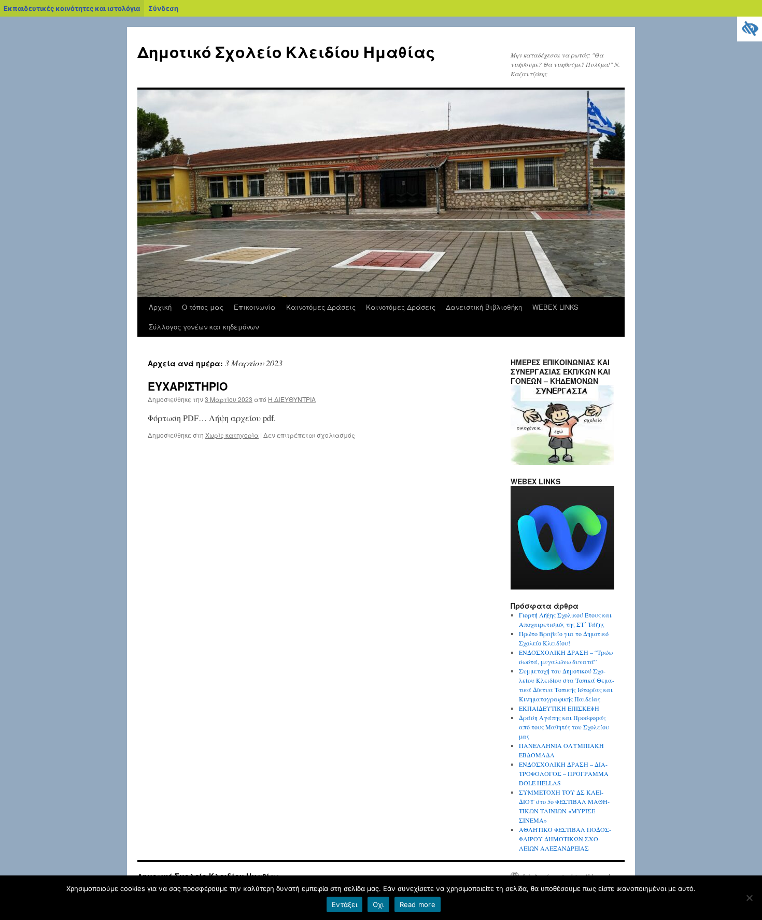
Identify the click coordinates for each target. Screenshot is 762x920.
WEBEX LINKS (555, 307)
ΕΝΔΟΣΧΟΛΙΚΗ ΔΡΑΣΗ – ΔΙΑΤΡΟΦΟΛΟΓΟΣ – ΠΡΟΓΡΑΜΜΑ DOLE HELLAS (564, 773)
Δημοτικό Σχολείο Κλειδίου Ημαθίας (286, 51)
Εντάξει (344, 904)
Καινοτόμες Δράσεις (321, 307)
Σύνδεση (163, 8)
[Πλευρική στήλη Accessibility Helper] (749, 29)
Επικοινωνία (255, 307)
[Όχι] (749, 898)
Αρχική (160, 307)
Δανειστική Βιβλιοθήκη (484, 307)
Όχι (378, 904)
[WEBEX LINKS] (562, 587)
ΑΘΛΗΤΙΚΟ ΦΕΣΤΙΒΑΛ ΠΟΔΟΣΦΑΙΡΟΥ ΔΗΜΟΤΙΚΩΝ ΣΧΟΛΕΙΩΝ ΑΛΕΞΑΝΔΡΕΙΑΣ (565, 838)
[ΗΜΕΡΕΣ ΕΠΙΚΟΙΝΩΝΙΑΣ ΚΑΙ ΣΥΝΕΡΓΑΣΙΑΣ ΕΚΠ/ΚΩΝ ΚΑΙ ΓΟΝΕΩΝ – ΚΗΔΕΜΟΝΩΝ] (562, 462)
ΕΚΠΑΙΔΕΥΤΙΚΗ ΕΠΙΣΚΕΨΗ (559, 708)
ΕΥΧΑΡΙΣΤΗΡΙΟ (188, 386)
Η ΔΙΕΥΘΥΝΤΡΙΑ (292, 399)
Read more (417, 904)
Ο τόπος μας (202, 307)
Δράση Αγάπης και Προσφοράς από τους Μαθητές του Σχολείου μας (564, 726)
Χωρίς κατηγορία (232, 434)
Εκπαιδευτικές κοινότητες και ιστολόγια (72, 8)
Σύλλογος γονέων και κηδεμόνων (204, 327)
